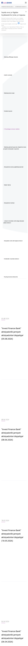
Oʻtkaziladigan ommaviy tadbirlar (12, 129)
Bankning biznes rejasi (9, 93)
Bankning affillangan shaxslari (11, 57)
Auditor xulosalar (8, 75)
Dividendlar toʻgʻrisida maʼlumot (11, 259)
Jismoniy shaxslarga (7, 6)
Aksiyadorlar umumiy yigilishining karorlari (13, 167)
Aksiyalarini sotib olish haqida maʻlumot (13, 240)
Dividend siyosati (8, 111)
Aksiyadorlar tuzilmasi (9, 203)
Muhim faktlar (7, 185)
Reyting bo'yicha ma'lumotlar (11, 277)
